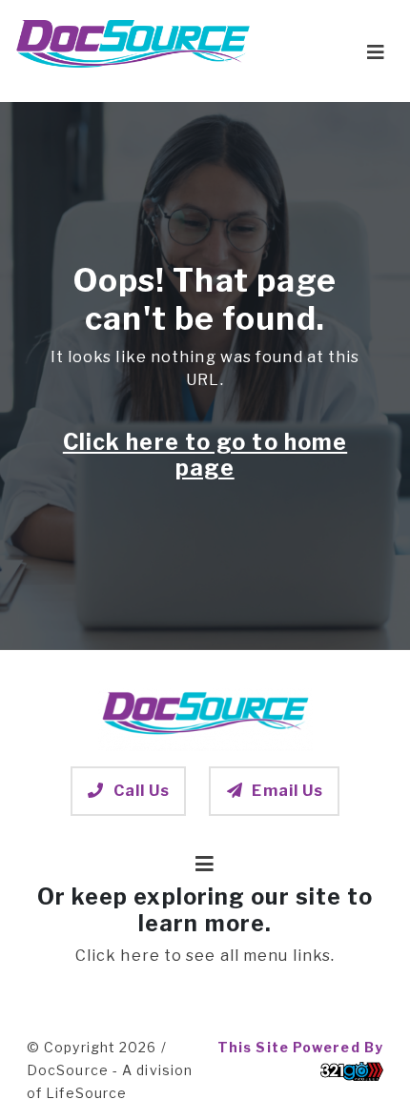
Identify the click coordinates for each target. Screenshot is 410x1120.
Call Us (142, 791)
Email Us (287, 791)
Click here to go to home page (205, 455)
